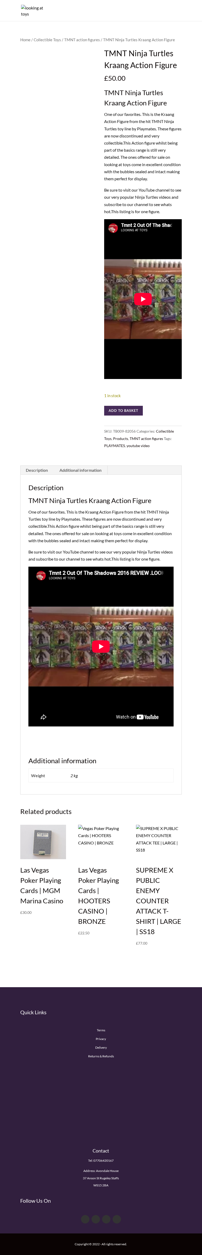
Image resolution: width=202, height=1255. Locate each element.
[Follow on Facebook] (85, 1219)
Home (25, 39)
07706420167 (103, 1160)
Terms (101, 1030)
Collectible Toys (47, 39)
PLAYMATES (114, 445)
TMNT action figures (82, 39)
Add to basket (123, 410)
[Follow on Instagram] (117, 1219)
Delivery (101, 1047)
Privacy (101, 1039)
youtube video (138, 445)
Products (120, 438)
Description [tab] (37, 470)
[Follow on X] (96, 1219)
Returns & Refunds (101, 1056)
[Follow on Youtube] (106, 1219)
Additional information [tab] (80, 470)
